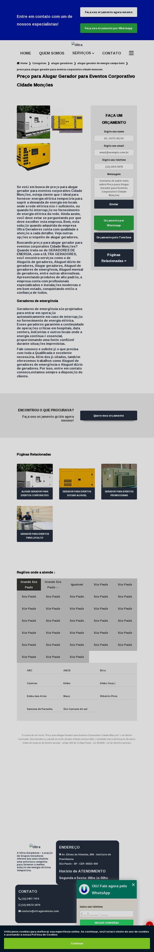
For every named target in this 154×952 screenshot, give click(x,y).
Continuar (77, 943)
